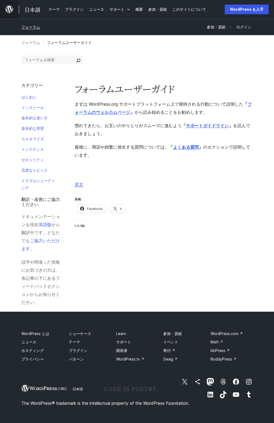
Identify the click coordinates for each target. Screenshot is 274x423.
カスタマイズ (32, 139)
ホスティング (32, 350)
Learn (121, 333)
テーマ (74, 342)
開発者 (121, 350)
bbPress (220, 350)
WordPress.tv (130, 359)
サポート (123, 342)
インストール (32, 107)
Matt (217, 342)
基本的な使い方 (34, 118)
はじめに (28, 97)
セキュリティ (32, 159)
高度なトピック (34, 170)
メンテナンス (32, 149)
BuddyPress (224, 359)
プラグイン (78, 350)
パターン (76, 359)
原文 (79, 184)
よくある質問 (186, 147)
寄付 (169, 350)
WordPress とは (35, 333)
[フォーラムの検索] (78, 60)
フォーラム (30, 27)
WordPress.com (227, 333)
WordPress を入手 (247, 9)
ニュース (28, 342)
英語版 (45, 224)
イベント (170, 342)
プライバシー (32, 359)
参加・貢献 (172, 333)
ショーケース (80, 333)
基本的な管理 (32, 128)
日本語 (78, 389)
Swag (170, 359)
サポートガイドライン (207, 125)
